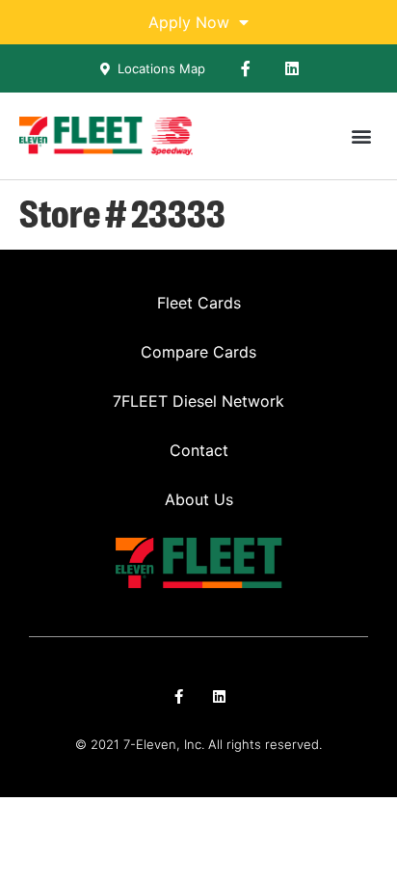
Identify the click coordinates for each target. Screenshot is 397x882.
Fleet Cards (199, 302)
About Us (199, 499)
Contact (199, 450)
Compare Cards (198, 351)
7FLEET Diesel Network (198, 401)
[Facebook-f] (246, 68)
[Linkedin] (292, 68)
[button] (362, 136)
